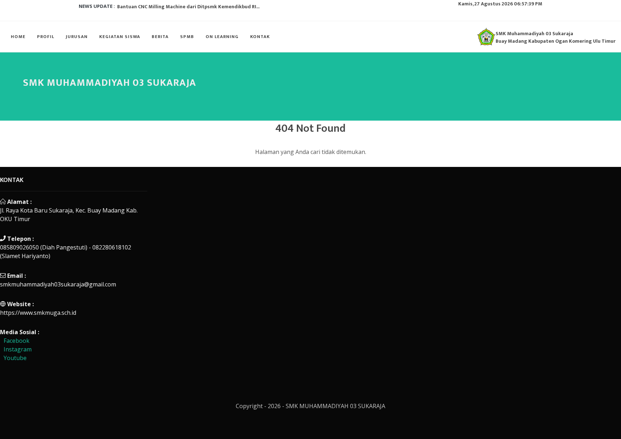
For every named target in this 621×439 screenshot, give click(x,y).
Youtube (15, 358)
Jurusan (77, 37)
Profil (45, 37)
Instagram (18, 349)
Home (18, 37)
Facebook (16, 341)
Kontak (260, 37)
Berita (160, 37)
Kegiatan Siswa (119, 37)
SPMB (187, 37)
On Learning (222, 37)
